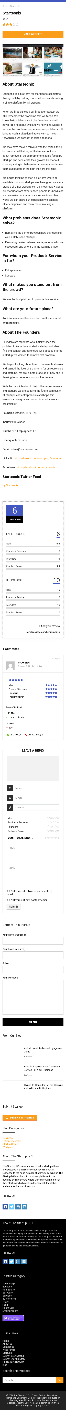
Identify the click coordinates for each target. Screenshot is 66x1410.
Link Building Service (13, 1362)
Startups (7, 1353)
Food (5, 1304)
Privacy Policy (38, 1395)
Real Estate (9, 1289)
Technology (9, 1283)
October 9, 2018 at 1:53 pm (30, 666)
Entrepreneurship (12, 1141)
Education (8, 1286)
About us (7, 1343)
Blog (5, 1365)
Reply (57, 658)
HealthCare (9, 1307)
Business (28, 1057)
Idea (10, 818)
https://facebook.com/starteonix (36, 467)
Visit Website (33, 34)
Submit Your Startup (22, 1117)
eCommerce (9, 1298)
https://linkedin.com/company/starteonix (39, 458)
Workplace (8, 1147)
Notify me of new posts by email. (29, 900)
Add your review (50, 626)
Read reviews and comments (43, 632)
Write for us (9, 1349)
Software (8, 1292)
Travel (6, 1301)
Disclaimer (52, 1395)
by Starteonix (10, 485)
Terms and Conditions (16, 1398)
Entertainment (10, 1310)
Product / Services (18, 822)
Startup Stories (11, 1144)
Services (7, 1295)
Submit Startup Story (14, 1359)
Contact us (8, 1346)
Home (5, 6)
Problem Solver (16, 831)
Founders (13, 826)
